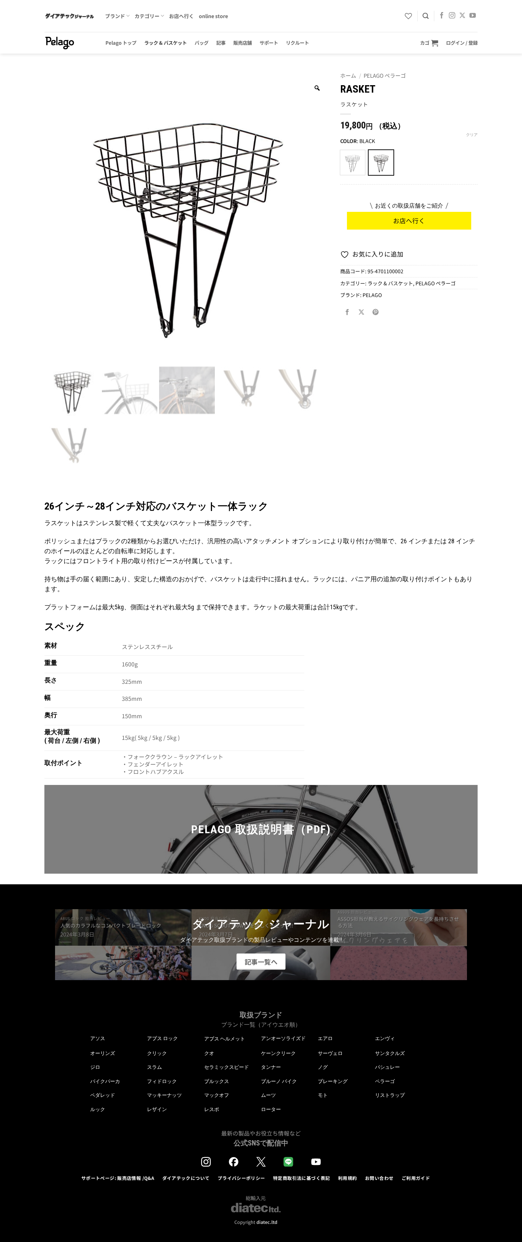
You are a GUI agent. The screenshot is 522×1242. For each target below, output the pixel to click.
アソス (97, 1038)
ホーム (348, 75)
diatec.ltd (266, 1222)
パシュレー (387, 1067)
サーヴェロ (330, 1053)
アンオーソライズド (283, 1038)
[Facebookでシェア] (347, 312)
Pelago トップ (120, 42)
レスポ (211, 1109)
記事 (220, 42)
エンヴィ (385, 1038)
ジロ (95, 1067)
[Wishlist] (408, 16)
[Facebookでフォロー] (442, 16)
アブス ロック (162, 1038)
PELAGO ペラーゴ (385, 75)
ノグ (323, 1067)
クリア (472, 134)
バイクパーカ (105, 1081)
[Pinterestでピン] (375, 312)
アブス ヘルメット (224, 1039)
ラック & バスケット (165, 42)
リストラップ (390, 1095)
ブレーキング (333, 1081)
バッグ (201, 42)
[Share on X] (361, 312)
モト (323, 1095)
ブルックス (216, 1081)
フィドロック (162, 1081)
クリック (157, 1053)
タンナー (271, 1067)
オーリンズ (102, 1053)
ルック (97, 1109)
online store (213, 16)
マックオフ (216, 1095)
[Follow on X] (462, 16)
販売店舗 (242, 42)
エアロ (325, 1038)
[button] (429, 43)
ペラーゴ (385, 1081)
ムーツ (268, 1095)
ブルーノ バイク (279, 1081)
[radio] (352, 162)
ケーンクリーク (278, 1053)
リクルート (297, 42)
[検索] (426, 16)
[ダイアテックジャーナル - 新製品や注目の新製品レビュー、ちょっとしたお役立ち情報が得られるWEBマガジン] (69, 16)
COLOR (348, 141)
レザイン (157, 1109)
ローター (271, 1109)
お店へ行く (181, 16)
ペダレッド (102, 1095)
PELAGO (372, 294)
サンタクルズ (390, 1053)
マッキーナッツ (164, 1095)
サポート (269, 42)
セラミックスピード (226, 1067)
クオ (209, 1053)
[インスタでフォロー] (452, 16)
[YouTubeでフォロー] (472, 16)
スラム (154, 1067)
